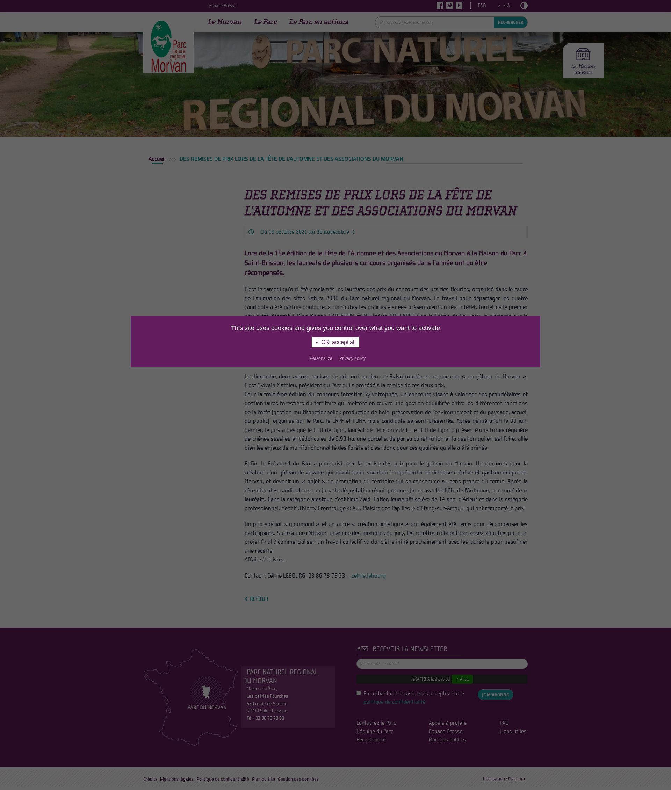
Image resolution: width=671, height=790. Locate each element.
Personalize (321, 358)
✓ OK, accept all (335, 342)
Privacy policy (352, 358)
